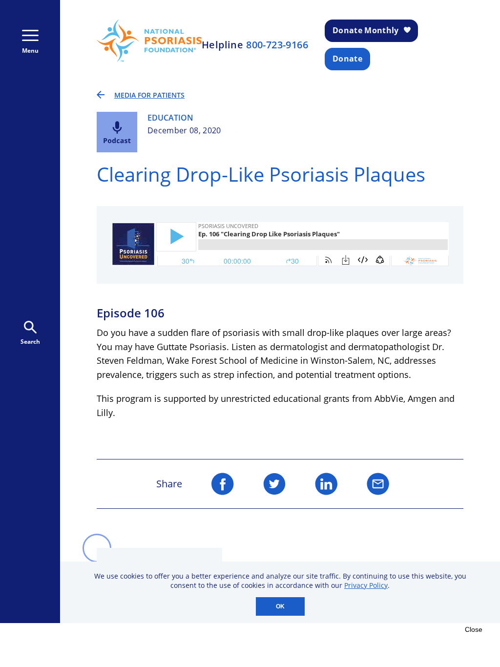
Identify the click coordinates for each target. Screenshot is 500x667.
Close (473, 629)
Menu (30, 50)
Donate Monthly (365, 30)
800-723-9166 (277, 45)
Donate (347, 58)
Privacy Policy (366, 585)
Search (30, 341)
